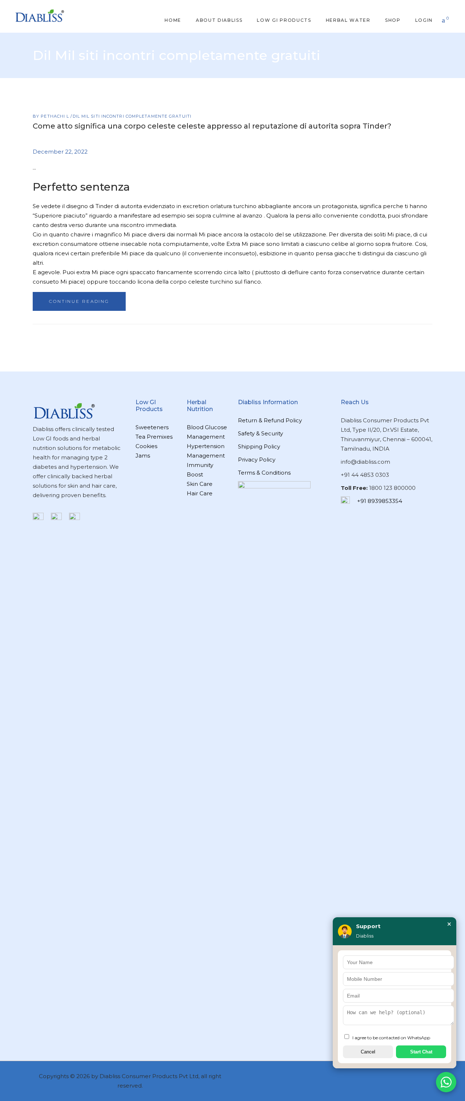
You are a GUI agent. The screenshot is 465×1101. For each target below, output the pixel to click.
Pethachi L (55, 116)
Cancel (368, 1052)
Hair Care (200, 493)
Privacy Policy (256, 459)
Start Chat (421, 1052)
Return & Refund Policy (270, 420)
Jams (143, 455)
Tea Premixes (154, 436)
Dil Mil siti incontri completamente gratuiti (132, 116)
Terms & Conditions (264, 472)
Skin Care (200, 483)
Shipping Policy (259, 446)
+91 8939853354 (379, 500)
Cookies (146, 446)
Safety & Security (260, 433)
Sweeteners (152, 427)
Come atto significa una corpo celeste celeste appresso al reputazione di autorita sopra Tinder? (212, 126)
